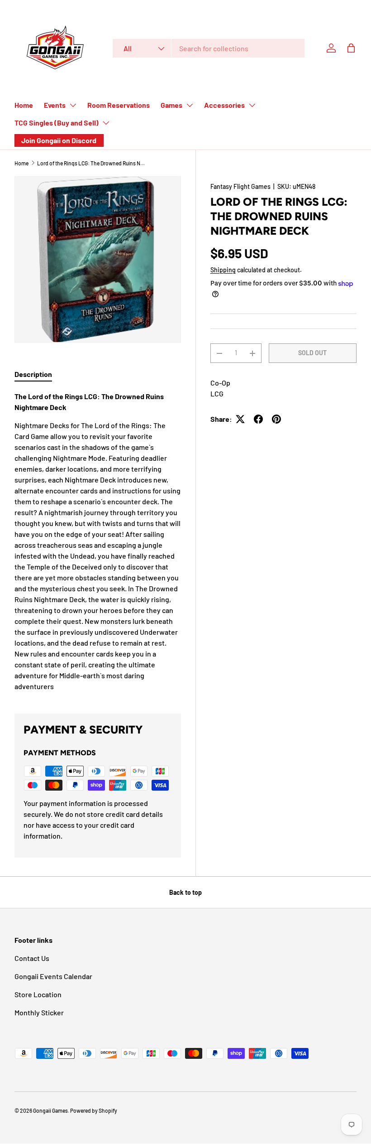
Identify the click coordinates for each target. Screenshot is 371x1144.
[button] (351, 48)
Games (171, 105)
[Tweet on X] (240, 419)
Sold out (312, 353)
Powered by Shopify (93, 1110)
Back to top (185, 892)
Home (23, 105)
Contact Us (31, 958)
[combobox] (208, 48)
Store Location (38, 994)
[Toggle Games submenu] (189, 105)
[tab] (33, 374)
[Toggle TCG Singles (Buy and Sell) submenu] (105, 122)
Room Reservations (118, 105)
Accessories (224, 105)
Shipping (223, 270)
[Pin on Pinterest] (276, 419)
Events (55, 105)
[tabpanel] (97, 541)
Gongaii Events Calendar (53, 976)
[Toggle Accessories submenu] (252, 105)
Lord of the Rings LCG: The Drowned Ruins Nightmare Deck (91, 163)
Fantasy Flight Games (240, 186)
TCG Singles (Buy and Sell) (56, 122)
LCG (217, 393)
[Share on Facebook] (258, 419)
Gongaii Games (50, 1110)
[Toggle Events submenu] (72, 105)
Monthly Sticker (39, 1012)
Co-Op (220, 382)
